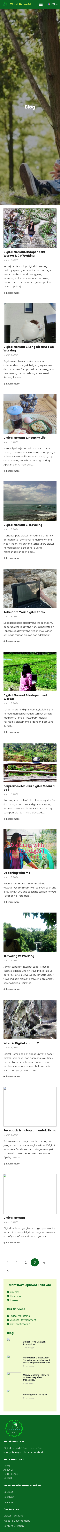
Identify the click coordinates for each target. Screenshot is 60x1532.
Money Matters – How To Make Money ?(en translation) (36, 1377)
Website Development (16, 1520)
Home (6, 1465)
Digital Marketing (13, 1515)
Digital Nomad (14, 1218)
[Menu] (40, 4)
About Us (8, 1470)
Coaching (8, 1497)
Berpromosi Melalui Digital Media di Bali (29, 788)
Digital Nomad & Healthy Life (24, 438)
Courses (8, 1492)
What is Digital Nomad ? (21, 1043)
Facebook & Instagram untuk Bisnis (29, 1130)
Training (8, 1502)
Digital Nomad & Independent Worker (25, 697)
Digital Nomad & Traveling (22, 525)
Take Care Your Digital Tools (24, 612)
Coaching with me (16, 873)
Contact (7, 1478)
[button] (52, 4)
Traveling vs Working (18, 956)
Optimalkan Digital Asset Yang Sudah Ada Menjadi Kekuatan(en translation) (36, 1360)
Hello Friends (10, 1474)
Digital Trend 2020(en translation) (34, 1343)
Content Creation (13, 1526)
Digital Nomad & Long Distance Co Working (28, 348)
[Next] (7, 1271)
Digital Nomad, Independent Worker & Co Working (24, 254)
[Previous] (7, 1262)
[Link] (4, 4)
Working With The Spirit (35, 1394)
